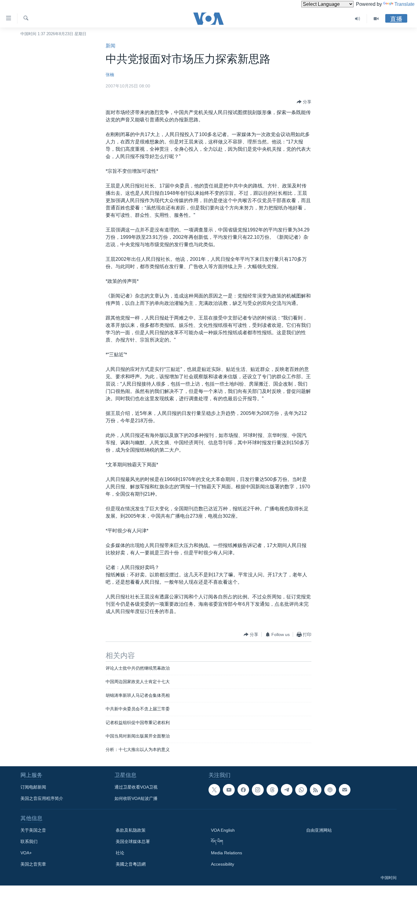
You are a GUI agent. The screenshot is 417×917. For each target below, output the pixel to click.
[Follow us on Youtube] (228, 790)
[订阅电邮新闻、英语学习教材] (344, 790)
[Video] (376, 18)
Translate (404, 4)
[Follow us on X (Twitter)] (214, 790)
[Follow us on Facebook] (243, 790)
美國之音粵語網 (131, 864)
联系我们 (29, 841)
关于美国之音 (33, 830)
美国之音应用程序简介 (41, 798)
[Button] (304, 101)
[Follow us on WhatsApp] (301, 790)
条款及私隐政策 (131, 830)
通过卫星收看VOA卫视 (136, 787)
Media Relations (226, 852)
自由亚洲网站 (319, 830)
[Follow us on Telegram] (286, 790)
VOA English (223, 830)
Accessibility (222, 864)
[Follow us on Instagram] (257, 790)
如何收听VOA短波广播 (136, 798)
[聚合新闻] (315, 790)
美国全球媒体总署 (133, 841)
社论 (120, 852)
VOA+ (26, 852)
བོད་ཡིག (217, 841)
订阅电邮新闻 (33, 787)
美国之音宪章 (33, 864)
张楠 (110, 74)
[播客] (330, 790)
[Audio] (357, 18)
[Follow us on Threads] (272, 790)
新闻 (110, 45)
